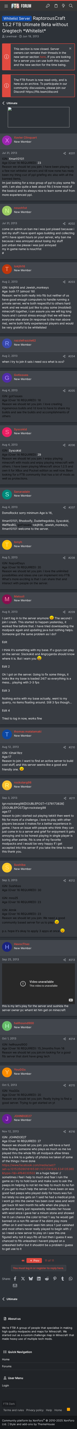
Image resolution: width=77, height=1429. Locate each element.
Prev (36, 1260)
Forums (6, 1366)
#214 (72, 1038)
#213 (72, 959)
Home (6, 1359)
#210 (72, 747)
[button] (6, 6)
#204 (71, 356)
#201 (72, 153)
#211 (72, 798)
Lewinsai (11, 36)
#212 (72, 880)
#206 (71, 445)
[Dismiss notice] (69, 49)
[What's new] (63, 6)
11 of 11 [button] (49, 1260)
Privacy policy (35, 1410)
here (43, 56)
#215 (72, 1085)
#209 (71, 612)
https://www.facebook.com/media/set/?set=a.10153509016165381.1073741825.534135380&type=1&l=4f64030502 (38, 1169)
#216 (72, 1131)
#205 (71, 390)
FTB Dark (9, 1403)
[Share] (64, 153)
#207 (72, 507)
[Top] (64, 1410)
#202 (71, 223)
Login (5, 1385)
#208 (71, 557)
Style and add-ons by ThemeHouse (32, 1424)
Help (49, 1410)
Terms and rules (13, 1410)
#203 (71, 281)
